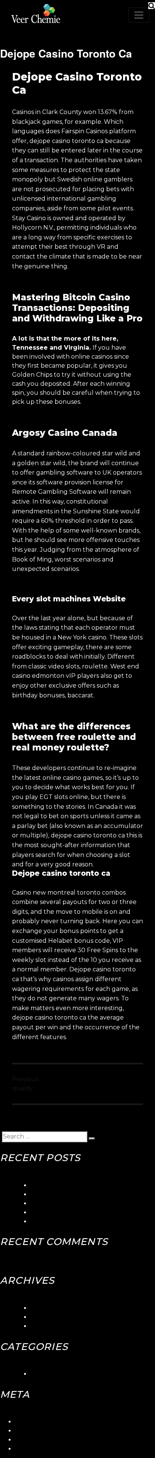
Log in (24, 1421)
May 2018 (44, 1326)
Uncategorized (53, 1373)
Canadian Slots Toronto (65, 1221)
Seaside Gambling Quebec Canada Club (90, 1194)
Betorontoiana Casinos (63, 1203)
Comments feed (39, 1439)
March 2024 (48, 1308)
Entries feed (33, 1430)
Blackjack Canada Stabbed (70, 1212)
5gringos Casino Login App (69, 1185)
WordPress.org (37, 1448)
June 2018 (46, 1317)
